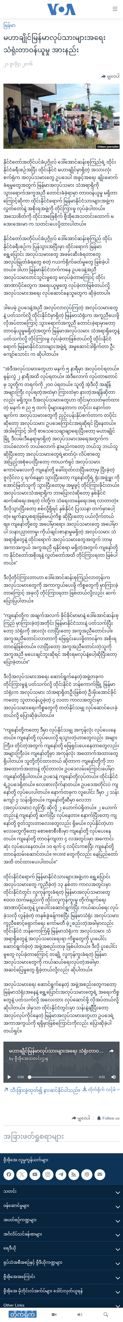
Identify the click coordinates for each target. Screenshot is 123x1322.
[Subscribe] (99, 1174)
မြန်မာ (9, 25)
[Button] (110, 77)
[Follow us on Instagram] (47, 1174)
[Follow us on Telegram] (60, 1174)
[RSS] (73, 1174)
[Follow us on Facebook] (8, 1174)
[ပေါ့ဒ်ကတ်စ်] (86, 1174)
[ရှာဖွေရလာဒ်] (105, 1315)
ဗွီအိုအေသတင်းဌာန (31, 1058)
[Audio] (79, 1315)
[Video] (54, 1315)
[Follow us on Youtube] (34, 1174)
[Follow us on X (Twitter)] (21, 1174)
